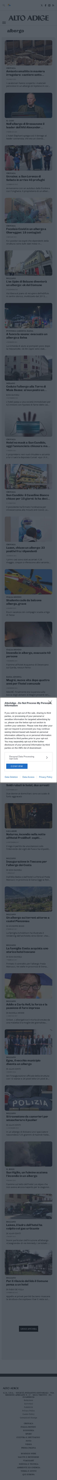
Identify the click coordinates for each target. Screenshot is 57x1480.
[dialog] (28, 740)
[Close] (51, 703)
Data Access (28, 777)
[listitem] (28, 757)
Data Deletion (11, 777)
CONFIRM (17, 766)
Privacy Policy (45, 777)
